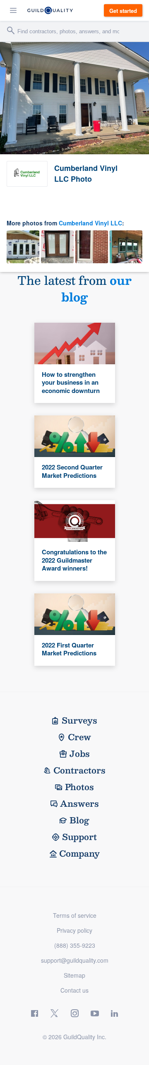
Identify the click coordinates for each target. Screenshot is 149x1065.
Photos (79, 786)
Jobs (80, 753)
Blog (79, 820)
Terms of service (74, 915)
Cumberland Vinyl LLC (90, 223)
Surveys (79, 720)
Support (79, 836)
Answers (79, 803)
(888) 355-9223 (74, 945)
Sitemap (74, 975)
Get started (123, 11)
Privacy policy (74, 930)
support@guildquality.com (74, 960)
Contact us (74, 990)
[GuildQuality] (50, 10)
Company (79, 853)
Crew (79, 737)
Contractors (79, 770)
